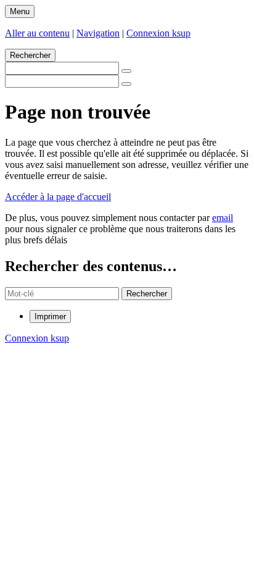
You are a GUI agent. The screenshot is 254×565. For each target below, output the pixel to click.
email (222, 217)
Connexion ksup (158, 33)
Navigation (98, 33)
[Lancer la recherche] (126, 71)
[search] (62, 293)
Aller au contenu (37, 33)
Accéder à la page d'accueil (58, 196)
